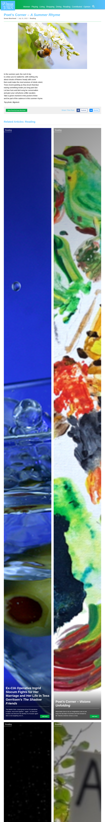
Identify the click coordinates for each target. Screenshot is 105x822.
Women (26, 7)
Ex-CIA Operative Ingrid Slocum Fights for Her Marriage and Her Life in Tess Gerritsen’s (27, 695)
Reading (66, 7)
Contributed (77, 7)
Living (42, 7)
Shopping (50, 7)
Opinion (87, 7)
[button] (82, 110)
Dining (58, 7)
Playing (35, 7)
